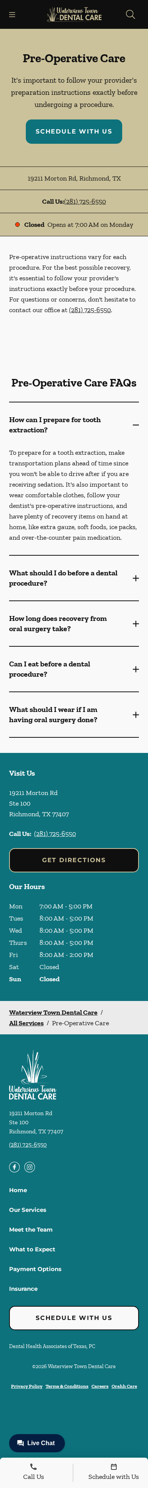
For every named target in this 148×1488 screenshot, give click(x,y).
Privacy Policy (27, 1386)
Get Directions (74, 860)
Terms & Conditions (67, 1386)
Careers (100, 1386)
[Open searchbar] (130, 14)
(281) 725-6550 (85, 201)
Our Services (27, 1209)
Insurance (23, 1288)
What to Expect (32, 1249)
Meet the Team (31, 1229)
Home (18, 1190)
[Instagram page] (29, 1167)
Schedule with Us (74, 131)
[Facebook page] (14, 1167)
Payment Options (35, 1269)
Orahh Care (124, 1386)
